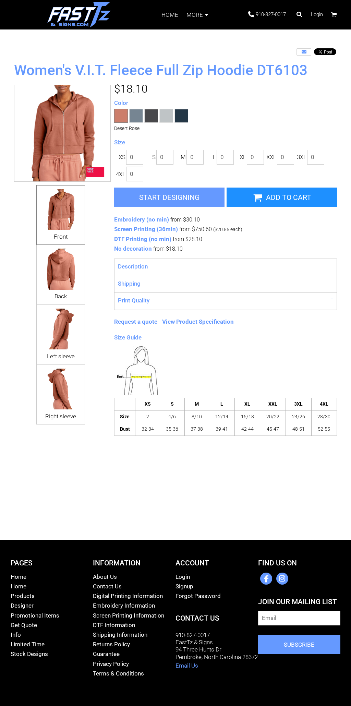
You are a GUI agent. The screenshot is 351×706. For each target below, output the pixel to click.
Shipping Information (120, 634)
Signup (184, 586)
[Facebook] (266, 579)
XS (122, 157)
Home (18, 576)
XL (243, 157)
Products (23, 596)
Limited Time (28, 644)
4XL (120, 174)
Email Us (187, 665)
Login (317, 14)
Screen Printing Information (128, 615)
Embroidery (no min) (141, 219)
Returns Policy (111, 644)
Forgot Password (198, 596)
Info (16, 634)
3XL (301, 157)
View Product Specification (198, 321)
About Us (105, 576)
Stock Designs (29, 653)
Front (61, 236)
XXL (271, 157)
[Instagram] (282, 579)
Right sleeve (60, 416)
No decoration (133, 248)
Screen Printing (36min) (146, 229)
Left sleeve (61, 356)
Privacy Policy (111, 663)
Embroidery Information (124, 605)
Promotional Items (35, 615)
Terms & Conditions (118, 673)
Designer (22, 605)
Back (61, 296)
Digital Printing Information (128, 596)
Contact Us (107, 586)
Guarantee (106, 653)
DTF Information (114, 625)
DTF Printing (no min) (142, 239)
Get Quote (24, 625)
